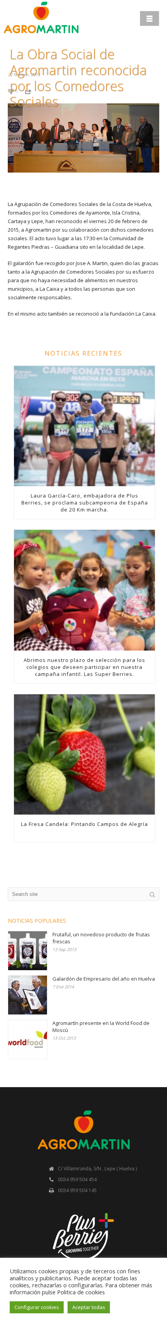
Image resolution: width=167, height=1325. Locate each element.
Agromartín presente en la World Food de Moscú (101, 1026)
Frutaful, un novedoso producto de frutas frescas (101, 938)
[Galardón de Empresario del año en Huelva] (27, 995)
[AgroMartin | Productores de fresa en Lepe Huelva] (41, 17)
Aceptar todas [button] (88, 1307)
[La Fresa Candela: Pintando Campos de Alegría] (84, 754)
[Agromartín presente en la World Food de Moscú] (27, 1039)
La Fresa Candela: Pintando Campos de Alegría (84, 823)
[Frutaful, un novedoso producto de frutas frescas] (27, 951)
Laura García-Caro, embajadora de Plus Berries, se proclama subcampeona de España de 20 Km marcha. (84, 502)
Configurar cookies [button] (36, 1307)
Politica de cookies (81, 1292)
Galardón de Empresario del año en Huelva (103, 978)
